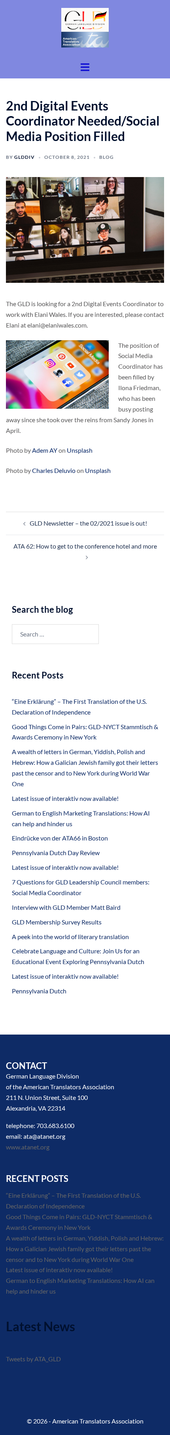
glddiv (24, 157)
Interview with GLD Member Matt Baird (66, 907)
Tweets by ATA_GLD (33, 1359)
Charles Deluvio (54, 470)
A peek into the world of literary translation (70, 936)
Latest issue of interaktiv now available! (65, 798)
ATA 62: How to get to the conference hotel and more (85, 546)
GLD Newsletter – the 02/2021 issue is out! (88, 523)
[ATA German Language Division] (84, 30)
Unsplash (80, 450)
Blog (106, 157)
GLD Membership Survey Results (57, 922)
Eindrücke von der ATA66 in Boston (60, 838)
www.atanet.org (27, 1147)
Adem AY (44, 450)
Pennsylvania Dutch (39, 991)
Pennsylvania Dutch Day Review (56, 852)
